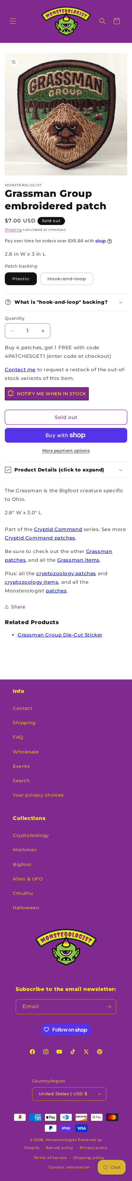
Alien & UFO (28, 879)
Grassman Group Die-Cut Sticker (60, 635)
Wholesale (26, 752)
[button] (13, 21)
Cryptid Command (58, 529)
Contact (22, 708)
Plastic (24, 280)
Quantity (14, 318)
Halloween (26, 908)
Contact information (69, 1167)
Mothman (25, 850)
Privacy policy (94, 1147)
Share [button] (18, 607)
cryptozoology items (31, 582)
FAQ (18, 737)
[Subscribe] (109, 1006)
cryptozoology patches (66, 573)
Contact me (20, 369)
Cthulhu (23, 893)
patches (56, 591)
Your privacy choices (38, 795)
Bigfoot (22, 864)
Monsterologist (61, 1139)
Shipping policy (89, 1157)
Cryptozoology (31, 835)
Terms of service (50, 1157)
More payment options (66, 450)
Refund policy (59, 1147)
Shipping (13, 230)
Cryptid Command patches (40, 538)
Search (21, 780)
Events (21, 766)
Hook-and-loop (70, 280)
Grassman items (78, 560)
